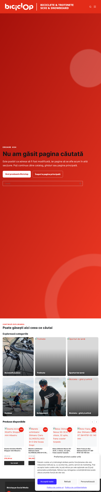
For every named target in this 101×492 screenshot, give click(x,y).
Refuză (67, 481)
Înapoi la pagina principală (47, 174)
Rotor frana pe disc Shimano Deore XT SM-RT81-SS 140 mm (85, 451)
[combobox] (40, 183)
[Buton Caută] (80, 183)
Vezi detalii (14, 463)
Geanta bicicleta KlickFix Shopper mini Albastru (13, 450)
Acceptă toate (47, 481)
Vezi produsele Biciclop (16, 174)
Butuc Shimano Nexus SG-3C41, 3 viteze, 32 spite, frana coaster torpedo (62, 451)
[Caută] (90, 7)
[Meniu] (95, 7)
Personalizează (88, 481)
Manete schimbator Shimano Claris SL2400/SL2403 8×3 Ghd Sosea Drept (37, 452)
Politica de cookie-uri (55, 487)
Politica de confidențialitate (76, 487)
